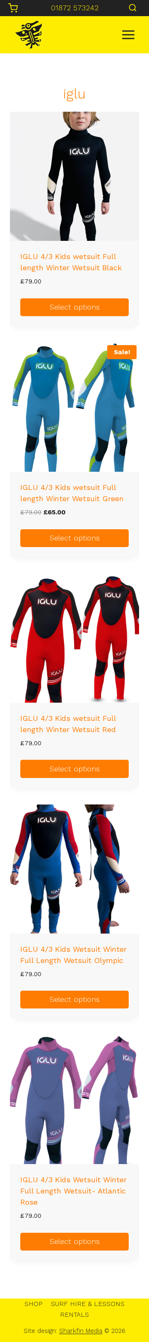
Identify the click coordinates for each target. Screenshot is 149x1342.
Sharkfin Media (80, 1331)
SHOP (33, 1304)
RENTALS (74, 1314)
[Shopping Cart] (13, 8)
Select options (75, 306)
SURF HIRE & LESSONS (88, 1304)
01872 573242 (75, 7)
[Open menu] (128, 34)
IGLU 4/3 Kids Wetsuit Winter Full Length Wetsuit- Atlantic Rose (73, 1190)
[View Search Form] (133, 8)
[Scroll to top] (128, 1309)
